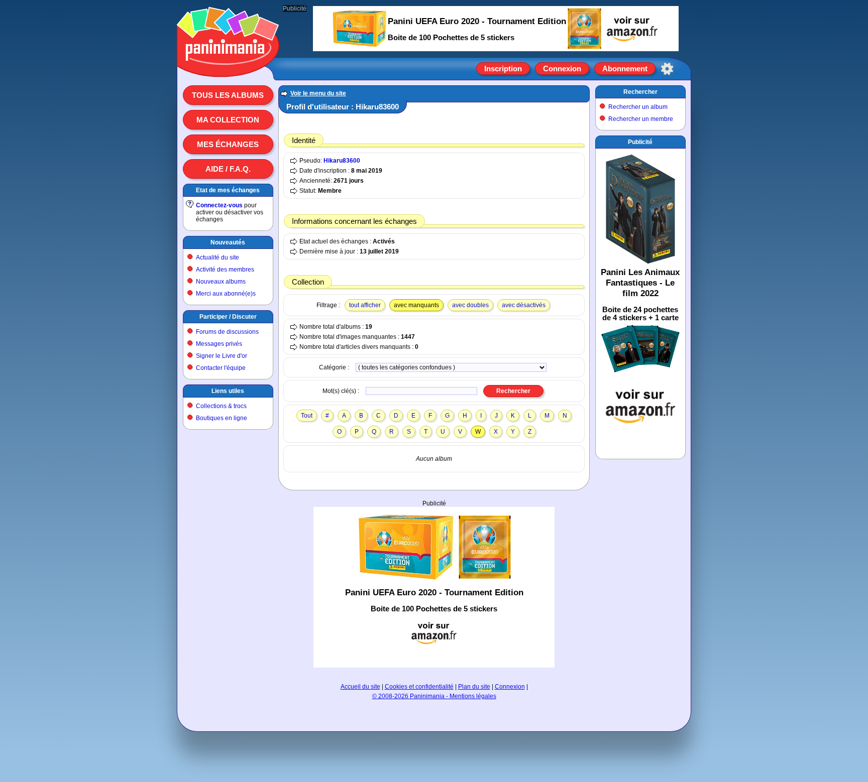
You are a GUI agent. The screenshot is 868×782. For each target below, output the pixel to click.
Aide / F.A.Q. (228, 169)
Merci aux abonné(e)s (226, 293)
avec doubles (470, 305)
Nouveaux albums (221, 281)
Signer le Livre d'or (221, 355)
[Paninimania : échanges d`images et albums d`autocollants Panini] (228, 64)
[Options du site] (667, 68)
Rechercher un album (638, 106)
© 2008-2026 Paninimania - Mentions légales (434, 696)
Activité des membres (225, 269)
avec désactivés (524, 305)
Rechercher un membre (640, 118)
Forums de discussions (227, 331)
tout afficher (365, 305)
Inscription (503, 68)
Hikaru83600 (341, 160)
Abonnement (624, 68)
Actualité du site (217, 257)
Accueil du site (360, 686)
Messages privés (219, 343)
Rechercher (640, 91)
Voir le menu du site (318, 93)
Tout (306, 415)
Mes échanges (228, 144)
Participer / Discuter (228, 316)
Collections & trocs (221, 406)
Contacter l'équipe (221, 367)
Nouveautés (227, 242)
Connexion (562, 68)
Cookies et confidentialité (419, 686)
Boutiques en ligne (221, 418)
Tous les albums (228, 95)
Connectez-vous (219, 205)
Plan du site (474, 686)
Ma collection (227, 119)
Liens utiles (227, 391)
